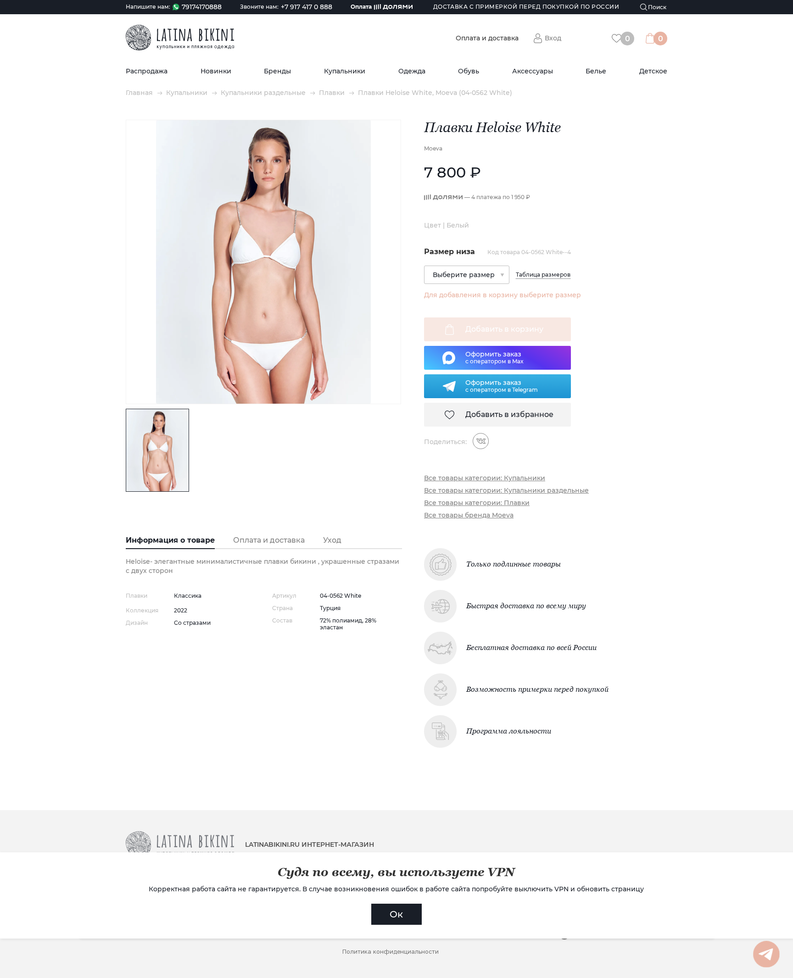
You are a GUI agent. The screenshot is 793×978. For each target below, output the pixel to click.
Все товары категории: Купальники (484, 478)
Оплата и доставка (487, 38)
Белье (596, 71)
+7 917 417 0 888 (306, 7)
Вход (553, 38)
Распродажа (147, 71)
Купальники (344, 71)
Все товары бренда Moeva (469, 515)
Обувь (468, 71)
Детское (653, 71)
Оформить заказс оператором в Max (494, 357)
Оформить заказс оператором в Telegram (501, 385)
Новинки (216, 71)
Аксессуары (532, 71)
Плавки (332, 93)
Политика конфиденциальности (390, 951)
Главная (139, 93)
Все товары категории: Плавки (477, 503)
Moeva (433, 148)
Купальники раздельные (263, 93)
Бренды (277, 71)
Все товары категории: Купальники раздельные (506, 491)
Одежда (411, 71)
